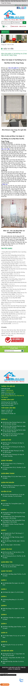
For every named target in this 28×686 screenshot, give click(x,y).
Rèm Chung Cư (20, 333)
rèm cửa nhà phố (6, 331)
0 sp (6, 26)
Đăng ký (25, 5)
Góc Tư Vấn (11, 44)
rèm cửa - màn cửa (11, 333)
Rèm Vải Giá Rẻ (15, 331)
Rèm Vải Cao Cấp (11, 330)
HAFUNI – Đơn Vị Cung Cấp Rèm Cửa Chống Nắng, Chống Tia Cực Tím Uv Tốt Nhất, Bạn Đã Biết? (13, 302)
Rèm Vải (4, 330)
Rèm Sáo (10, 335)
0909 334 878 (5, 684)
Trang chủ (3, 44)
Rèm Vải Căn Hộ (21, 330)
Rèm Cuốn (4, 335)
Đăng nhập (18, 5)
